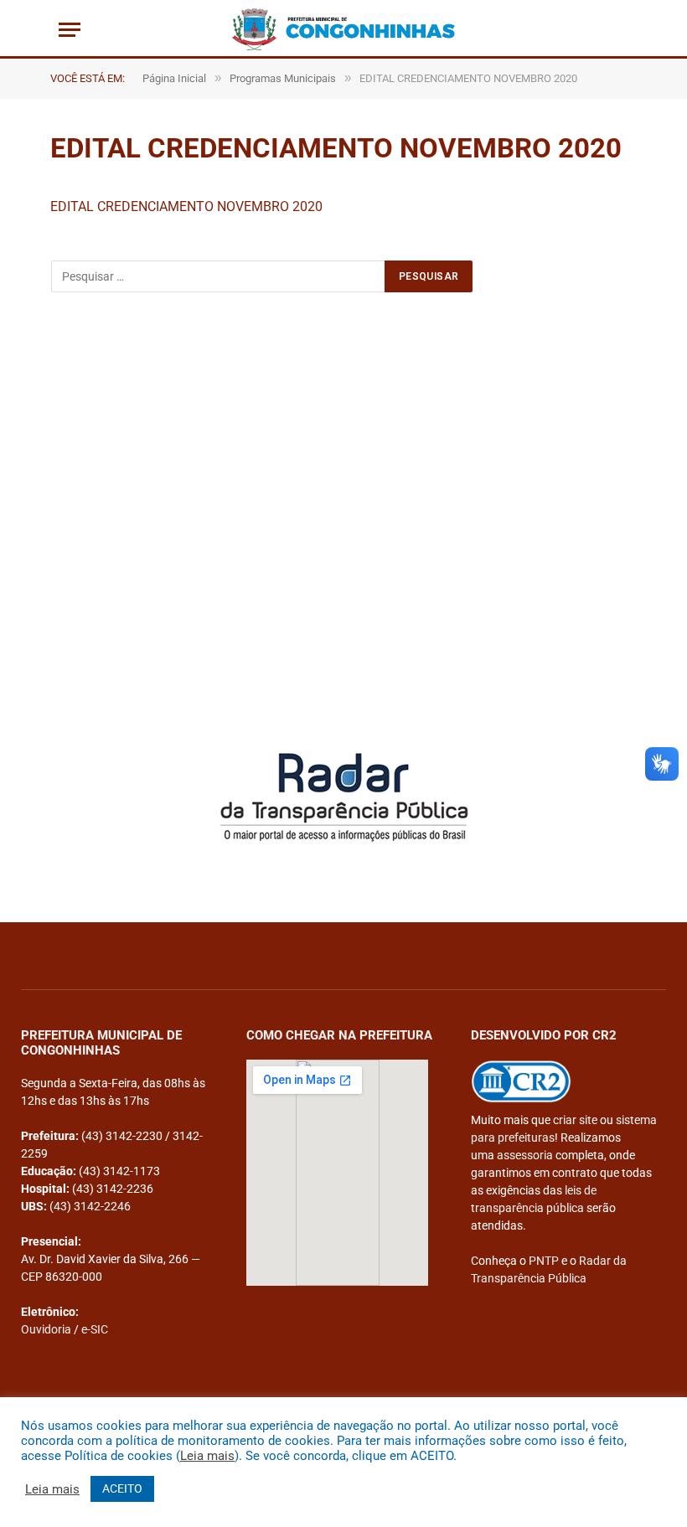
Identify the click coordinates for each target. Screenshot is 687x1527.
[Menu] (69, 30)
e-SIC (94, 1329)
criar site (575, 1120)
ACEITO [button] (122, 1488)
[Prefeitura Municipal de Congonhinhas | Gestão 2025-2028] (343, 29)
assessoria (525, 1155)
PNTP (544, 1260)
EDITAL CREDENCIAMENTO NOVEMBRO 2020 (186, 206)
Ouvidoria (46, 1329)
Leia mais (207, 1455)
